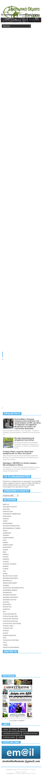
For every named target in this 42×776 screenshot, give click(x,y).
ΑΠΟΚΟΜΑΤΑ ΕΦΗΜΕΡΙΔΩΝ (12, 514)
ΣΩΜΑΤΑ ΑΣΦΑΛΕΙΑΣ (9, 635)
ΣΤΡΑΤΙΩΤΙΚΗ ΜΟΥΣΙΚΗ (10, 621)
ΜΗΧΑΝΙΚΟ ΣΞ (7, 580)
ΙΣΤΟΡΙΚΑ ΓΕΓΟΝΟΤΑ (9, 564)
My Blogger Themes (30, 773)
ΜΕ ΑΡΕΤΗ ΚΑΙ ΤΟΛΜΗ (10, 576)
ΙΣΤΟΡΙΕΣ (6, 561)
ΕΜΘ (4, 552)
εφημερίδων (22, 720)
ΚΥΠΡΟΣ (5, 569)
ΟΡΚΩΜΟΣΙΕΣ (7, 592)
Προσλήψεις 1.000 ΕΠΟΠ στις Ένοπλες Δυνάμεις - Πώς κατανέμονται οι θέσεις (20, 464)
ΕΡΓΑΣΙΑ (5, 557)
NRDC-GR (6, 504)
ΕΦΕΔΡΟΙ (6, 559)
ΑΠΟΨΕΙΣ (6, 519)
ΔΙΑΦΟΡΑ (6, 535)
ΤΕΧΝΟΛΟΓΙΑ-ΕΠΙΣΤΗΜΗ (11, 640)
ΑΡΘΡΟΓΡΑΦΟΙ (8, 523)
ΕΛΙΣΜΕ (5, 550)
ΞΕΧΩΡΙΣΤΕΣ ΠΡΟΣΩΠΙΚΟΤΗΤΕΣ (13, 588)
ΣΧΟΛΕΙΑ (6, 630)
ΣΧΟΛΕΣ (5, 633)
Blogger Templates (21, 772)
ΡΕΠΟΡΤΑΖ (6, 609)
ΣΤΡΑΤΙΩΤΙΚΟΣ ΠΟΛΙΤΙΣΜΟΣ (12, 623)
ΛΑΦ (4, 571)
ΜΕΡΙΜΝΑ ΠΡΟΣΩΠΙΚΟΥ (10, 578)
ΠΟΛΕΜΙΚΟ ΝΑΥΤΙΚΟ (9, 600)
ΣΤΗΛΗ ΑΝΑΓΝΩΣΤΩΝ (10, 614)
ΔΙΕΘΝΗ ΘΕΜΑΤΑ (8, 538)
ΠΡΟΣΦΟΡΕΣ (7, 604)
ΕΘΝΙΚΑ (5, 542)
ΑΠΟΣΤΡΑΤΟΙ (7, 516)
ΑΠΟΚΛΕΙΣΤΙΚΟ (8, 511)
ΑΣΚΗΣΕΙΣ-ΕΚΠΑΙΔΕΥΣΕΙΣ (11, 526)
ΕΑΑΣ (4, 540)
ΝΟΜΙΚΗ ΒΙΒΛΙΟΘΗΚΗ (10, 583)
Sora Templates (17, 773)
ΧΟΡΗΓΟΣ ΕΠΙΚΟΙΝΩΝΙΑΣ (11, 647)
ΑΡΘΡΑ (5, 521)
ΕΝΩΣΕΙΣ (6, 554)
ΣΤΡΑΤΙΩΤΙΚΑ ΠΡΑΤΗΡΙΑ (10, 619)
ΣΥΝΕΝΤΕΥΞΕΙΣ (8, 628)
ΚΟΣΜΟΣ (6, 566)
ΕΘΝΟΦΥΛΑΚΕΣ (8, 545)
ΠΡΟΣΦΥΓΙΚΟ (7, 607)
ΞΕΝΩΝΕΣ (6, 585)
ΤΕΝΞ (4, 638)
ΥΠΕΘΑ (5, 645)
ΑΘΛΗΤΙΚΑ (6, 509)
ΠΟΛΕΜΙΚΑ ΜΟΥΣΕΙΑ (9, 595)
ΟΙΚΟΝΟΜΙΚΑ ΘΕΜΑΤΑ (10, 590)
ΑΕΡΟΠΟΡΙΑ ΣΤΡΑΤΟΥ (10, 507)
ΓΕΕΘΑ (5, 530)
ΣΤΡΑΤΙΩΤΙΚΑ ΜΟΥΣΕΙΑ (10, 616)
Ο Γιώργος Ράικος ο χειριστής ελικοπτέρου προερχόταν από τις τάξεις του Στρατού (18, 452)
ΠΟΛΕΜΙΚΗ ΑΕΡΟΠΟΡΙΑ (10, 597)
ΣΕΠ (4, 611)
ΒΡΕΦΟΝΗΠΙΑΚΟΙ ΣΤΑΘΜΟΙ (11, 528)
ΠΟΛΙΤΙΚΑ (6, 602)
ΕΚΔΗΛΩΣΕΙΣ (7, 547)
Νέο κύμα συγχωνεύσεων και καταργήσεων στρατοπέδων (24, 439)
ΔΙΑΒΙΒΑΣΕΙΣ (7, 533)
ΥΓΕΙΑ (5, 642)
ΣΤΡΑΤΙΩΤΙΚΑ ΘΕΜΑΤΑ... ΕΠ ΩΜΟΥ (26, 769)
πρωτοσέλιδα (14, 720)
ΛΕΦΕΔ (5, 573)
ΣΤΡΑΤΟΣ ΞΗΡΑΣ (8, 626)
